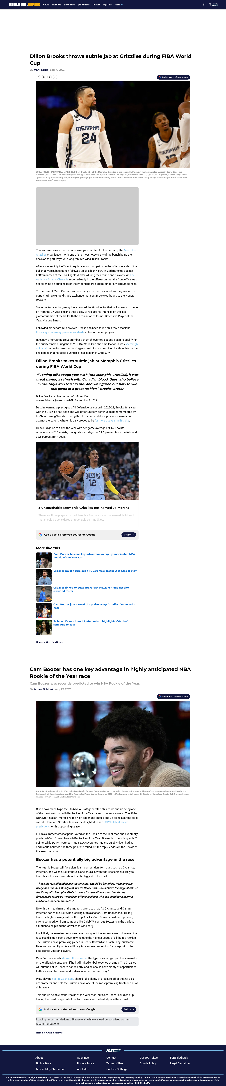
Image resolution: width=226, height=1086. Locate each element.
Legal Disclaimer (180, 1063)
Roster (96, 4)
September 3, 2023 (86, 400)
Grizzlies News (54, 642)
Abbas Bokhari (43, 689)
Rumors (56, 4)
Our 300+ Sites (149, 1057)
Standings (83, 4)
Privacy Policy (85, 1063)
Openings (83, 1057)
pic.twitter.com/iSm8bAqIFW (70, 396)
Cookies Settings (116, 1069)
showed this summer (75, 958)
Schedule (69, 4)
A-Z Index (83, 1069)
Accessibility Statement (50, 1069)
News (46, 4)
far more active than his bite (112, 420)
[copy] (55, 77)
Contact (111, 1057)
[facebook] (204, 4)
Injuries (107, 4)
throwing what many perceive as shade (60, 332)
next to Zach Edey (63, 978)
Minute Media (19, 1077)
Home (39, 642)
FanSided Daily (179, 1057)
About (39, 1057)
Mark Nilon (41, 69)
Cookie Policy (148, 1063)
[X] (210, 4)
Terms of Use (114, 1063)
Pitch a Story (43, 1063)
